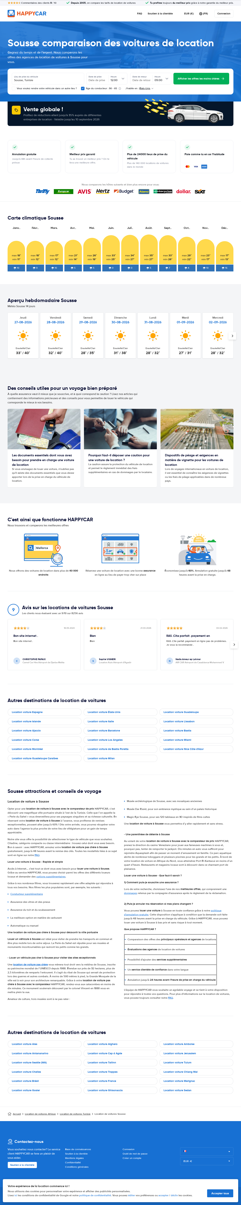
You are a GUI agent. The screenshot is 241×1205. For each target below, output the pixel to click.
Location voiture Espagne (27, 712)
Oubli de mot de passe (135, 1153)
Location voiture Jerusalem (180, 1053)
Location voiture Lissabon (179, 721)
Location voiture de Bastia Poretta (108, 749)
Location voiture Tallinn (102, 1062)
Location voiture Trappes (103, 1072)
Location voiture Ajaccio (26, 730)
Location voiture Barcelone (104, 730)
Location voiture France (102, 1081)
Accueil (17, 1113)
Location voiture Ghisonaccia (105, 1090)
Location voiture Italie (101, 721)
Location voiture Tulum (177, 1062)
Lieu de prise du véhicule (26, 76)
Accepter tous (220, 1193)
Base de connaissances (78, 1149)
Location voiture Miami (177, 740)
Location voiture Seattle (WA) (29, 1062)
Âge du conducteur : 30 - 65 (101, 88)
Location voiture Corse (25, 740)
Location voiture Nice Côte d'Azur (184, 749)
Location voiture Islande (26, 721)
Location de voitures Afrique (40, 1113)
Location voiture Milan (101, 758)
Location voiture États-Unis (104, 712)
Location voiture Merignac (179, 1081)
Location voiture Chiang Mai (181, 1072)
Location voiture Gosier (26, 1090)
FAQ (139, 13)
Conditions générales (77, 1166)
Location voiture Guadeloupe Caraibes (35, 758)
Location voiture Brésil (25, 1081)
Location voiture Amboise (179, 1044)
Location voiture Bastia (177, 730)
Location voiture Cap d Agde (105, 1053)
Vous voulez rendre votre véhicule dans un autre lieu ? (46, 88)
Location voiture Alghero (103, 1044)
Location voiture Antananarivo (30, 1053)
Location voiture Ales (24, 1044)
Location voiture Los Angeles (105, 740)
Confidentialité (73, 1162)
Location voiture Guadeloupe (181, 712)
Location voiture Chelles (26, 1072)
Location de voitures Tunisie (75, 1113)
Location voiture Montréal (27, 749)
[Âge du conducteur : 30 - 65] (83, 88)
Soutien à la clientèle (160, 13)
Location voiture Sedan (177, 1090)
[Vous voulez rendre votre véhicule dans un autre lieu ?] (13, 88)
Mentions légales (74, 1158)
